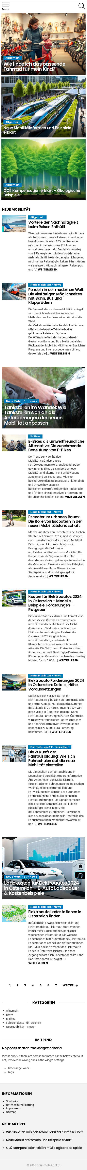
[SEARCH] (82, 6)
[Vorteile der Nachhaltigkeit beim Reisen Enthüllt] (14, 223)
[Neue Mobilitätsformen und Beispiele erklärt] (43, 106)
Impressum (13, 1108)
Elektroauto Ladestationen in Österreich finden (54, 914)
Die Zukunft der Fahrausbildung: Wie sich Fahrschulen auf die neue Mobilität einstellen (51, 758)
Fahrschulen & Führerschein (49, 747)
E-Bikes (35, 436)
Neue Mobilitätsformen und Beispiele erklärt (39, 1140)
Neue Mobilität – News (20, 1026)
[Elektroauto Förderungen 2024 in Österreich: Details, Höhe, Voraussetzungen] (14, 682)
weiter (68, 985)
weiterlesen (47, 269)
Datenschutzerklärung (20, 1104)
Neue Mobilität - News (45, 285)
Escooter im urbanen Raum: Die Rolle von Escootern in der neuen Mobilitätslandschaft (55, 521)
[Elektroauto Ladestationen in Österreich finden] (14, 913)
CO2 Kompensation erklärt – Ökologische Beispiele (44, 1148)
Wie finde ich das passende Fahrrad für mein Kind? (44, 1132)
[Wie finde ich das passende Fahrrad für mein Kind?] (43, 44)
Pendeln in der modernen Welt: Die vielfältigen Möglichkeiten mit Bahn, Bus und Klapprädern (56, 296)
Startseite (12, 1101)
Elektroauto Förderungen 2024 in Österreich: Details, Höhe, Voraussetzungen (56, 685)
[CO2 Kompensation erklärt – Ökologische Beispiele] (43, 169)
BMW (9, 1014)
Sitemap (11, 1112)
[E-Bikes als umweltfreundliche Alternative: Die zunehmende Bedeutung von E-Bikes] (14, 442)
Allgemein (12, 58)
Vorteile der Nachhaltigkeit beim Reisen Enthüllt (53, 224)
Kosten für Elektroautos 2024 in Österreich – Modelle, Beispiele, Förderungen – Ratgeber (55, 603)
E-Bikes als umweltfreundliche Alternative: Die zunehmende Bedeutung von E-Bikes (56, 446)
